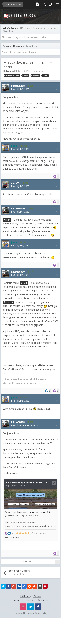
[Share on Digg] (19, 586)
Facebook (38, 606)
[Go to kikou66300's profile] (5, 87)
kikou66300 (11, 71)
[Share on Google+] (13, 586)
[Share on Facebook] (8, 586)
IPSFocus (37, 596)
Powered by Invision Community (30, 612)
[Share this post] (56, 89)
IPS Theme (25, 596)
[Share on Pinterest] (45, 586)
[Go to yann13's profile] (5, 184)
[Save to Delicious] (24, 586)
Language (17, 599)
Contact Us (43, 599)
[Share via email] (40, 586)
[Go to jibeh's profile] (5, 147)
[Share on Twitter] (3, 586)
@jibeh (7, 219)
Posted (20, 89)
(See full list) (8, 31)
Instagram (23, 606)
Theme (30, 599)
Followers (28, 561)
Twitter (30, 606)
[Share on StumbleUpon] (34, 586)
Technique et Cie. (40, 71)
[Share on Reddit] (29, 586)
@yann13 (8, 302)
